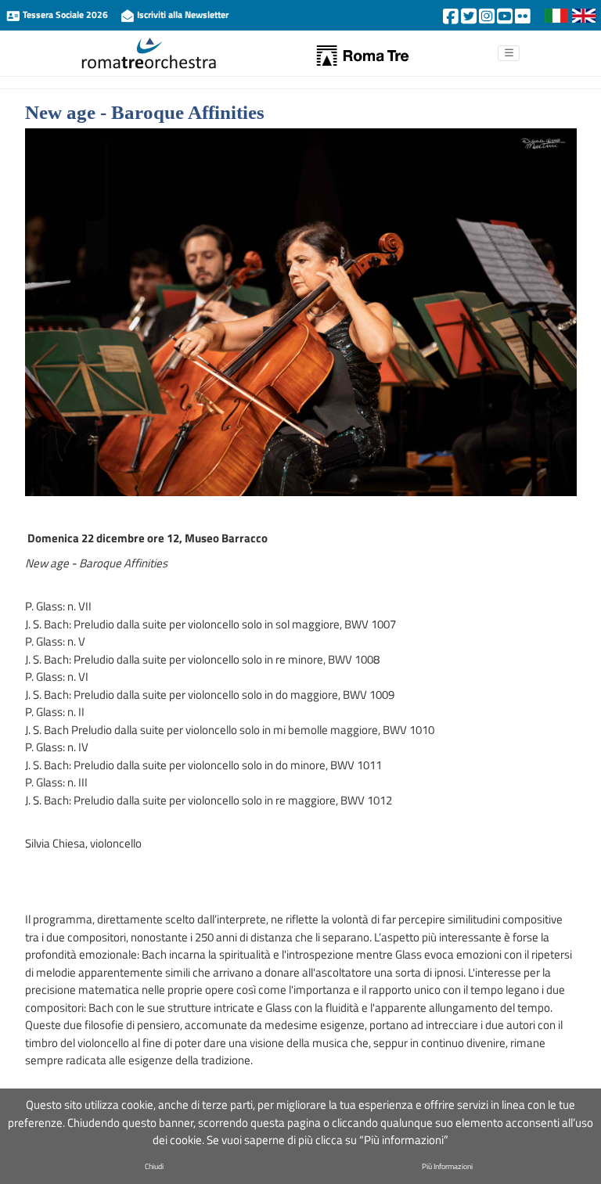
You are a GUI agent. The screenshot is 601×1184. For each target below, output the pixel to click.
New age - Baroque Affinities (145, 112)
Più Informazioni (447, 1166)
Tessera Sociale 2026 (65, 14)
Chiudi (154, 1166)
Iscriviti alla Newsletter (182, 14)
